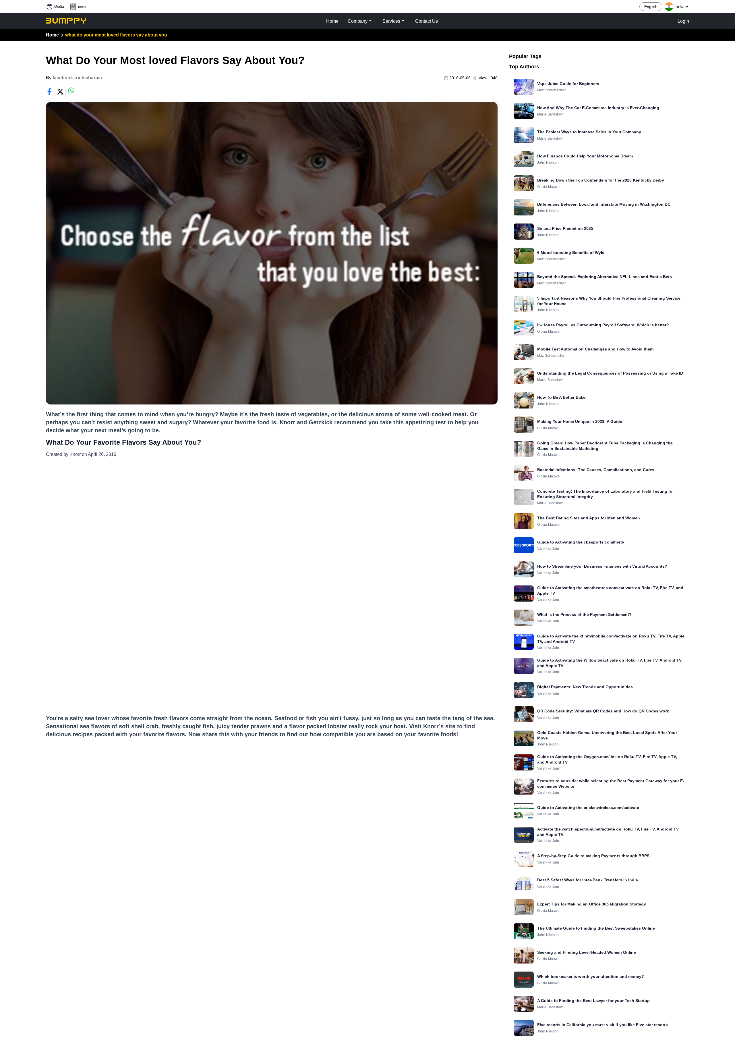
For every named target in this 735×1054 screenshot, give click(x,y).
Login (683, 21)
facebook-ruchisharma (77, 77)
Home (52, 34)
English (650, 6)
